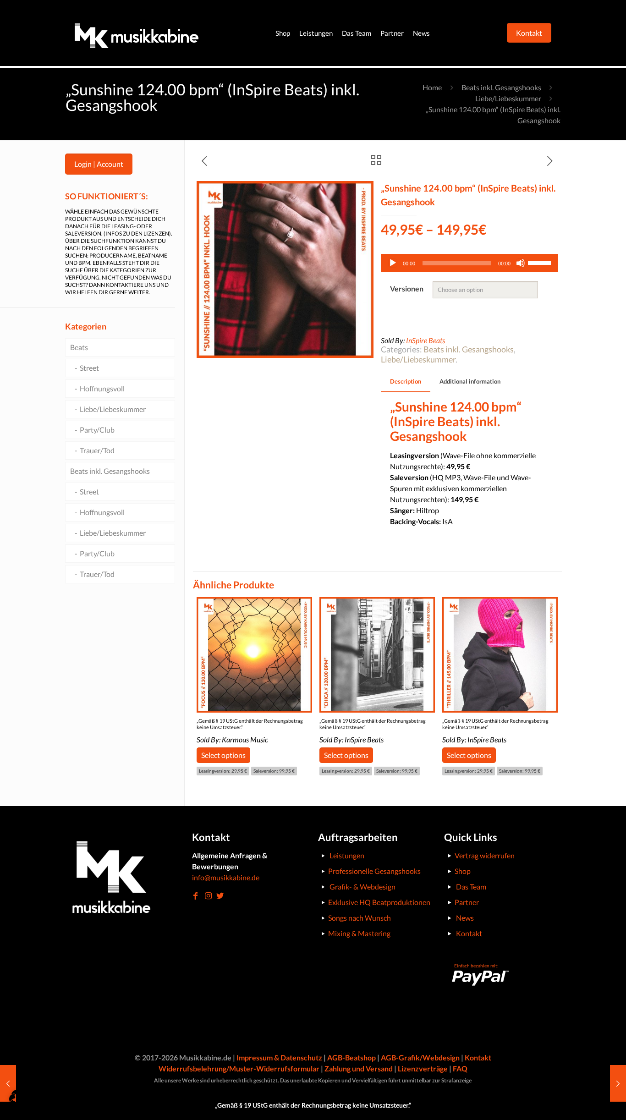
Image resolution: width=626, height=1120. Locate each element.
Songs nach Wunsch (359, 917)
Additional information (469, 381)
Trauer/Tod (97, 450)
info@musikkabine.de (225, 877)
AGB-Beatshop (351, 1057)
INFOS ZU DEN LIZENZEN (137, 233)
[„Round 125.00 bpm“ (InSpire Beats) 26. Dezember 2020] (618, 1083)
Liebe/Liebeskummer (508, 98)
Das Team (471, 886)
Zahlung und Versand (358, 1068)
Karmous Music (245, 739)
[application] (469, 263)
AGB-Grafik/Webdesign (420, 1057)
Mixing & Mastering (359, 933)
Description (405, 381)
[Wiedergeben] (392, 263)
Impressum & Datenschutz (279, 1057)
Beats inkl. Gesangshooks (501, 87)
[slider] (541, 262)
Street (89, 367)
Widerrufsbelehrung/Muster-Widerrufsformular (239, 1068)
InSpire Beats (425, 340)
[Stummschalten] (520, 263)
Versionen (406, 288)
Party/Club (97, 429)
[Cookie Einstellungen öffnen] (20, 1108)
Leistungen (346, 855)
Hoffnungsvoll (102, 388)
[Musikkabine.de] (136, 33)
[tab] (405, 381)
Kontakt (469, 933)
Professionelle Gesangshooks (374, 871)
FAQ (460, 1068)
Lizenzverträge (423, 1068)
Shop (463, 871)
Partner (467, 902)
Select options (223, 755)
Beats (79, 347)
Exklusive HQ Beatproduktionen (379, 902)
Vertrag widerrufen (485, 855)
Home (432, 87)
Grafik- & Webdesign (362, 886)
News (465, 917)
